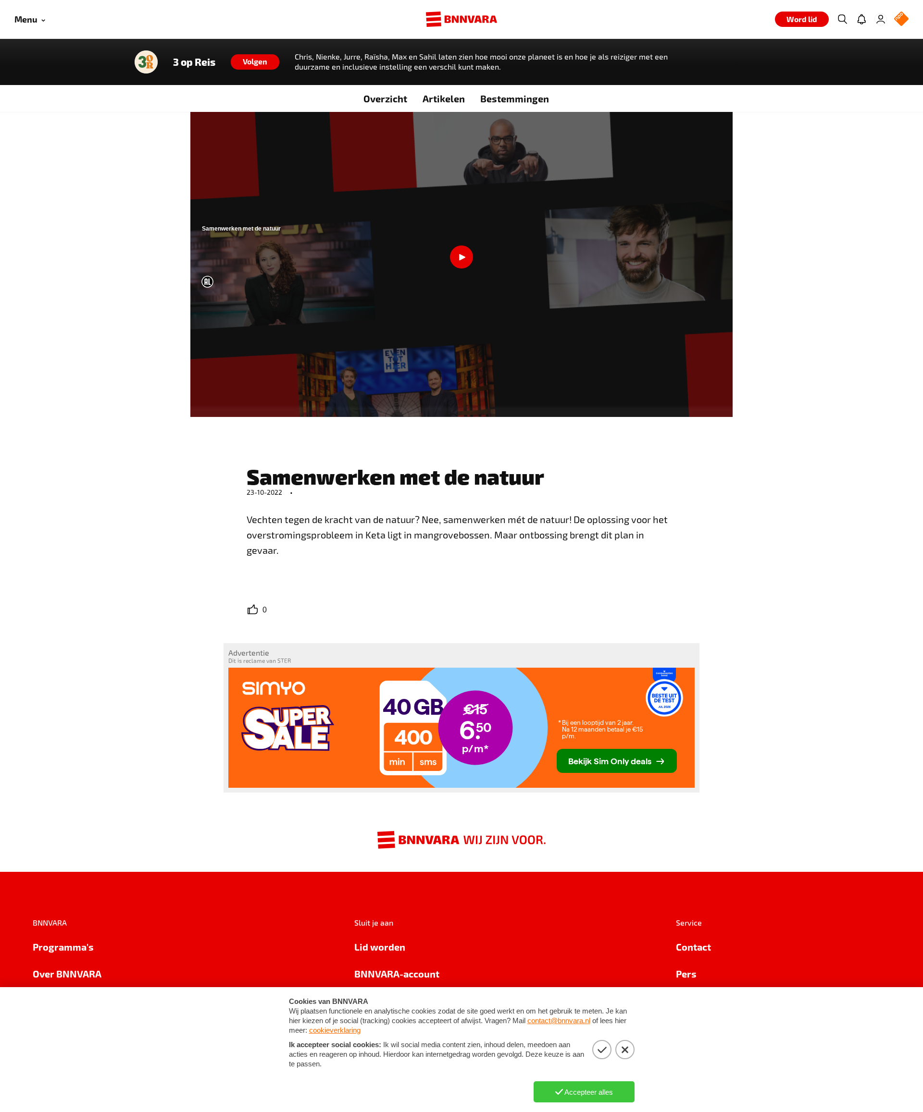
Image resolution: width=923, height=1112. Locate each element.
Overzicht (385, 98)
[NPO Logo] (901, 19)
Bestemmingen (514, 98)
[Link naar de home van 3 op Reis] (146, 61)
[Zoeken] (842, 19)
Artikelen (444, 98)
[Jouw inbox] (861, 19)
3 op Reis (194, 62)
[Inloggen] (880, 19)
